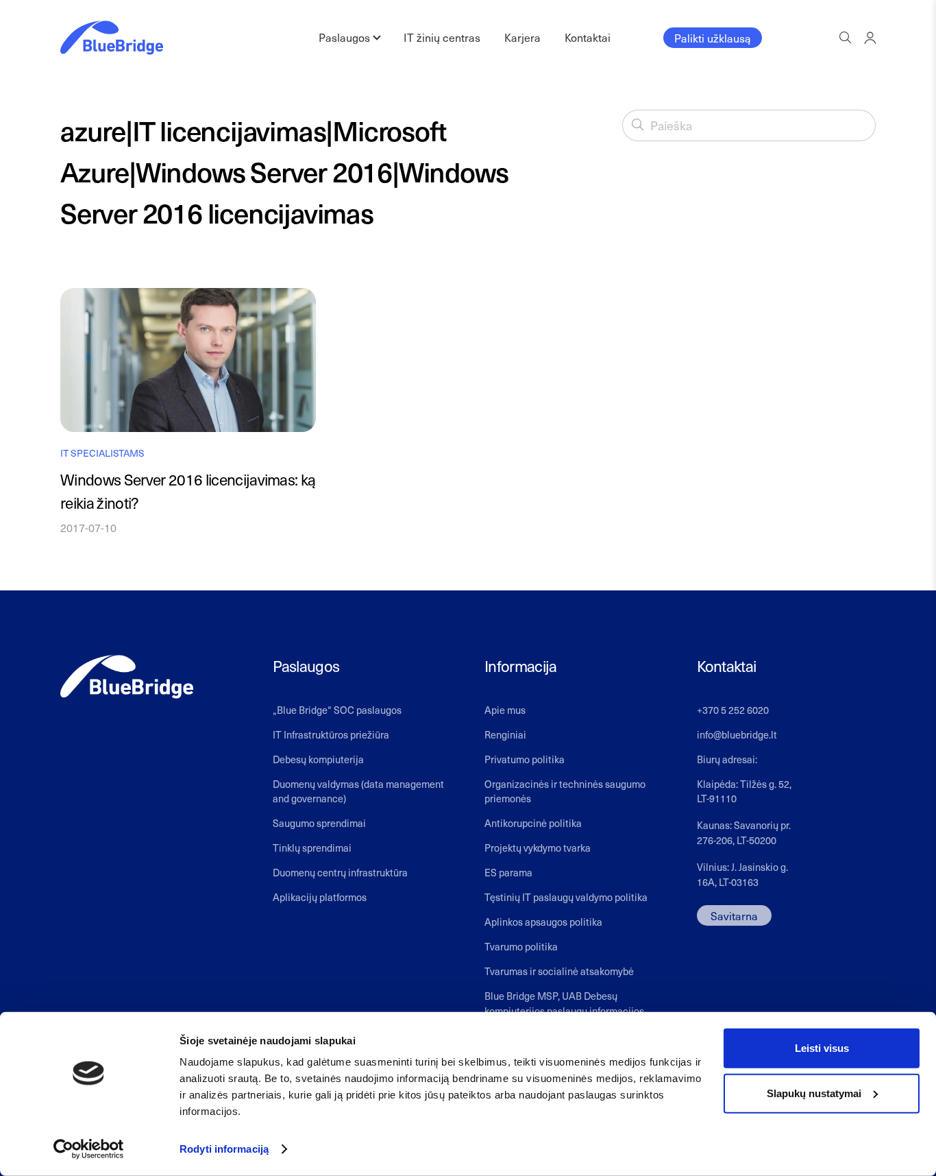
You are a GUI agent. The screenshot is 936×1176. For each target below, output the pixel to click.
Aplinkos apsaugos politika (543, 921)
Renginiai (505, 734)
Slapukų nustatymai (814, 1093)
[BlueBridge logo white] (126, 677)
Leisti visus (822, 1048)
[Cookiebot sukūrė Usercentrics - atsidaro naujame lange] (89, 1149)
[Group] (870, 37)
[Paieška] (637, 124)
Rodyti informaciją (224, 1149)
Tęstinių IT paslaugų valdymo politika (566, 896)
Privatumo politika (524, 759)
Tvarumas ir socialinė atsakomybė (559, 971)
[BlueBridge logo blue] (111, 38)
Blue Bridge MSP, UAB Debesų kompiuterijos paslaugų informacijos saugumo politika (564, 1010)
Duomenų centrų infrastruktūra (340, 872)
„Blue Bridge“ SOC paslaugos (337, 709)
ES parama (508, 872)
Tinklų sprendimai (312, 847)
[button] (845, 38)
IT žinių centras (442, 37)
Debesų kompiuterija (318, 759)
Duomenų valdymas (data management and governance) (358, 791)
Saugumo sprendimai (319, 822)
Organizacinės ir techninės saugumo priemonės (564, 791)
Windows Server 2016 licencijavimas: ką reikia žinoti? (187, 491)
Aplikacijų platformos (320, 896)
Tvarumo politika (521, 946)
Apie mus (505, 709)
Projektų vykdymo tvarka (537, 847)
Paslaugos (344, 37)
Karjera (522, 37)
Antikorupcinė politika (533, 822)
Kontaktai (588, 37)
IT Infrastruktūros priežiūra (331, 734)
